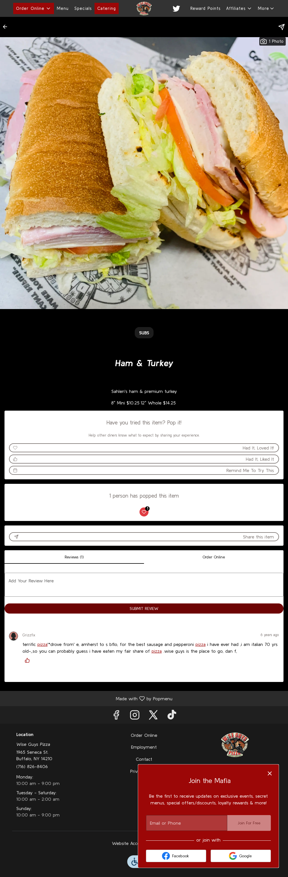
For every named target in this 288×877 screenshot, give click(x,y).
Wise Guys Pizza (234, 744)
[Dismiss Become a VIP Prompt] (269, 773)
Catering (106, 8)
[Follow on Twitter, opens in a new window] (153, 716)
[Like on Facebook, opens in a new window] (116, 716)
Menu (63, 8)
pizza (42, 644)
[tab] (74, 557)
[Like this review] (28, 660)
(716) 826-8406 (32, 766)
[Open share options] (281, 27)
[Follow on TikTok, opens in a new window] (172, 716)
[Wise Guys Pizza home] (144, 8)
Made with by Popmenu (88, 698)
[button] (33, 8)
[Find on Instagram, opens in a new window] (135, 716)
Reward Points (205, 8)
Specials (83, 8)
